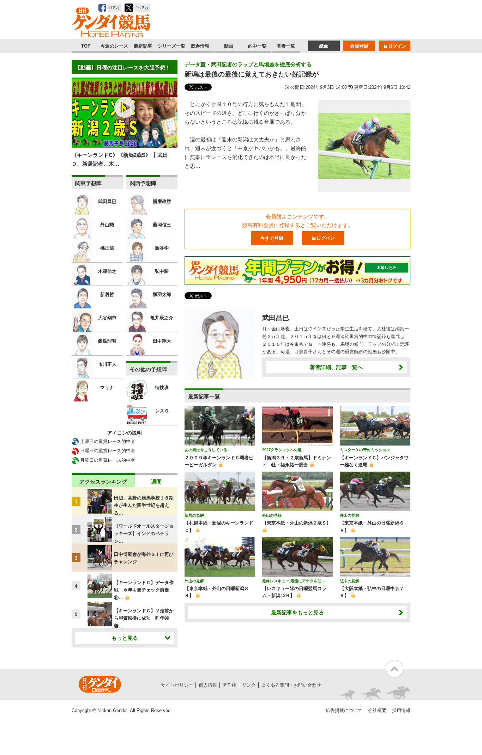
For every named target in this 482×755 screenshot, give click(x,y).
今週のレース (114, 46)
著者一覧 (286, 46)
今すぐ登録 (271, 238)
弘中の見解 (349, 581)
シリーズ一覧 (171, 46)
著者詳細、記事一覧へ (336, 367)
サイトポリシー (177, 685)
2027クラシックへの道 (282, 450)
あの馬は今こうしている (206, 450)
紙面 (324, 46)
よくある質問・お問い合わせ (291, 685)
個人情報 (208, 685)
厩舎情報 (200, 46)
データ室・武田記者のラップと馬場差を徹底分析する (248, 64)
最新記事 (143, 46)
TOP (86, 46)
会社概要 (377, 710)
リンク (249, 685)
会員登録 (359, 46)
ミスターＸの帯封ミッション (365, 450)
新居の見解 (194, 515)
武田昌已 (275, 317)
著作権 (229, 685)
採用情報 (401, 710)
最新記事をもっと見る (297, 612)
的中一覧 (257, 46)
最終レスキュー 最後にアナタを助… (293, 581)
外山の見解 (272, 515)
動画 (228, 46)
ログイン (397, 46)
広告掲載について (344, 710)
